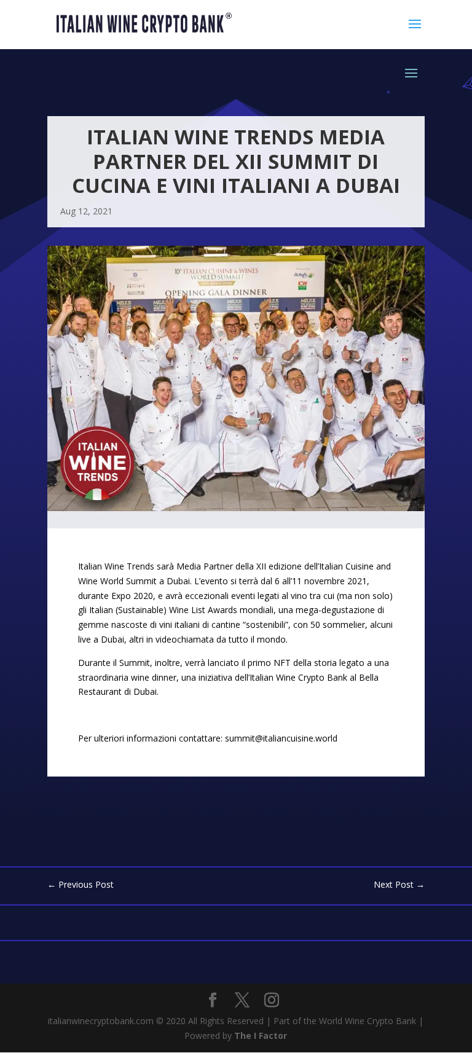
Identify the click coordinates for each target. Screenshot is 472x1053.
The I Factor (260, 1035)
